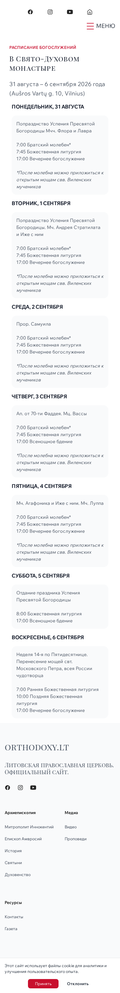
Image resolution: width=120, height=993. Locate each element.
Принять (43, 983)
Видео (71, 826)
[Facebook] (30, 12)
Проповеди (76, 838)
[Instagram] (50, 12)
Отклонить (78, 983)
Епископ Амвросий (23, 838)
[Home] (90, 12)
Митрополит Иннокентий (29, 826)
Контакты (14, 916)
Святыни (13, 862)
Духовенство (18, 874)
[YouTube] (70, 12)
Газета (11, 928)
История (13, 850)
